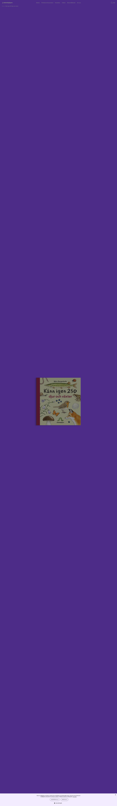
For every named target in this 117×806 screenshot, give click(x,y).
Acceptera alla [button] (55, 799)
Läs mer (75, 796)
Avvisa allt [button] (64, 799)
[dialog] (58, 403)
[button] (58, 803)
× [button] (115, 794)
